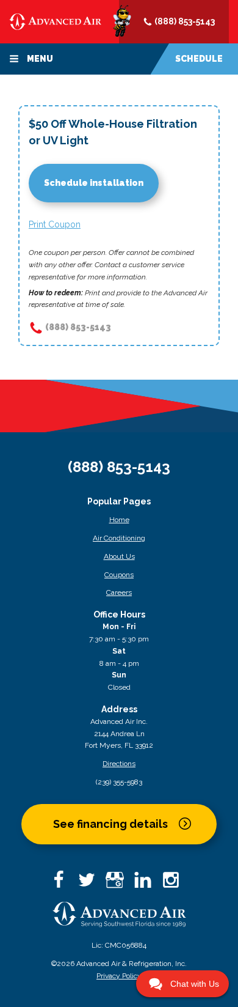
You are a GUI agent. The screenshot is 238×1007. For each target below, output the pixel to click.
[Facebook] (63, 884)
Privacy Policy (119, 976)
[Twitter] (91, 884)
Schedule (199, 59)
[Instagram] (175, 884)
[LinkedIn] (147, 884)
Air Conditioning (119, 538)
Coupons (119, 574)
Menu (39, 59)
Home (119, 519)
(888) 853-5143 (184, 21)
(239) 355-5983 (119, 782)
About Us (119, 556)
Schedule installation (93, 183)
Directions (119, 763)
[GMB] (119, 884)
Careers (119, 592)
